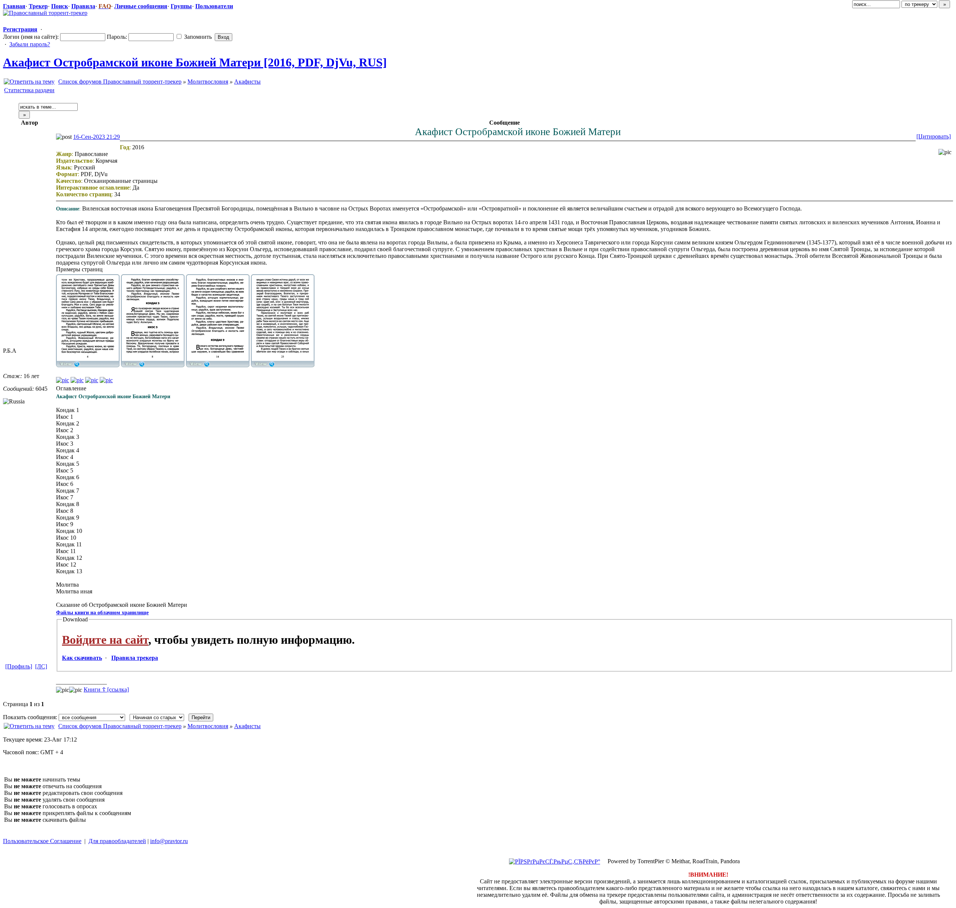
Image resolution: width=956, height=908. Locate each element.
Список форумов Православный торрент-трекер (119, 81)
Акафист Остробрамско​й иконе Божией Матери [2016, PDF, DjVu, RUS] (195, 62)
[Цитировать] (933, 136)
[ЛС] (41, 666)
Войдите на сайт (105, 639)
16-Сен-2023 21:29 (96, 137)
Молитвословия (207, 81)
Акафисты (247, 81)
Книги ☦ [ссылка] (106, 689)
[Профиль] (18, 666)
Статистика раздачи (29, 90)
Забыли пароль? (29, 44)
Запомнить (197, 37)
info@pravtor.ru (169, 841)
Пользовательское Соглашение (42, 841)
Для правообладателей (117, 841)
